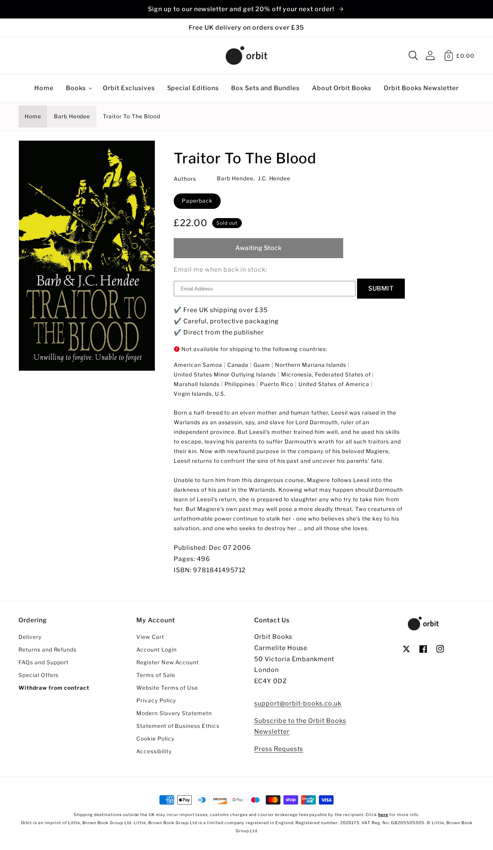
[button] (413, 55)
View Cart (150, 637)
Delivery (30, 637)
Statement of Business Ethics (178, 726)
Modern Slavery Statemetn (174, 713)
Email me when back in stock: (220, 269)
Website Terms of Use (167, 688)
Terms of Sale (155, 675)
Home (33, 116)
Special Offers (38, 675)
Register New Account (167, 662)
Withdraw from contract (53, 688)
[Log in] (430, 55)
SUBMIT (381, 288)
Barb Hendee (72, 116)
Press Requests (278, 749)
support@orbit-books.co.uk (298, 703)
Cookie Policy (155, 739)
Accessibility (153, 751)
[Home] (246, 55)
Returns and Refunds (47, 650)
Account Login (156, 650)
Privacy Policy (156, 700)
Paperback (197, 201)
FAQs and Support (43, 662)
